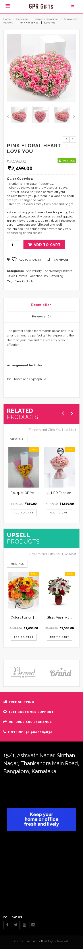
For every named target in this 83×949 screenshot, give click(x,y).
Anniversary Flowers (58, 271)
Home (7, 19)
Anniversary (34, 271)
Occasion (22, 19)
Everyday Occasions (45, 19)
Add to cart (47, 245)
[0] (75, 6)
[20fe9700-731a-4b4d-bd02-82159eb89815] (19, 114)
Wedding (57, 276)
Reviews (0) (41, 316)
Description (41, 305)
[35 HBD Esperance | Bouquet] (59, 467)
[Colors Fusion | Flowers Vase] (23, 592)
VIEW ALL (17, 439)
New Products (24, 281)
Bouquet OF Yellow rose (29, 493)
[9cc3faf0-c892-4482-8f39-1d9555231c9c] (40, 114)
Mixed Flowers (17, 276)
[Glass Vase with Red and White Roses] (59, 592)
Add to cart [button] (24, 512)
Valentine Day (39, 276)
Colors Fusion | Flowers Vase (33, 617)
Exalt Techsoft (34, 941)
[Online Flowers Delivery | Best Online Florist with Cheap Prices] (41, 7)
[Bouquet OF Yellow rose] (23, 467)
